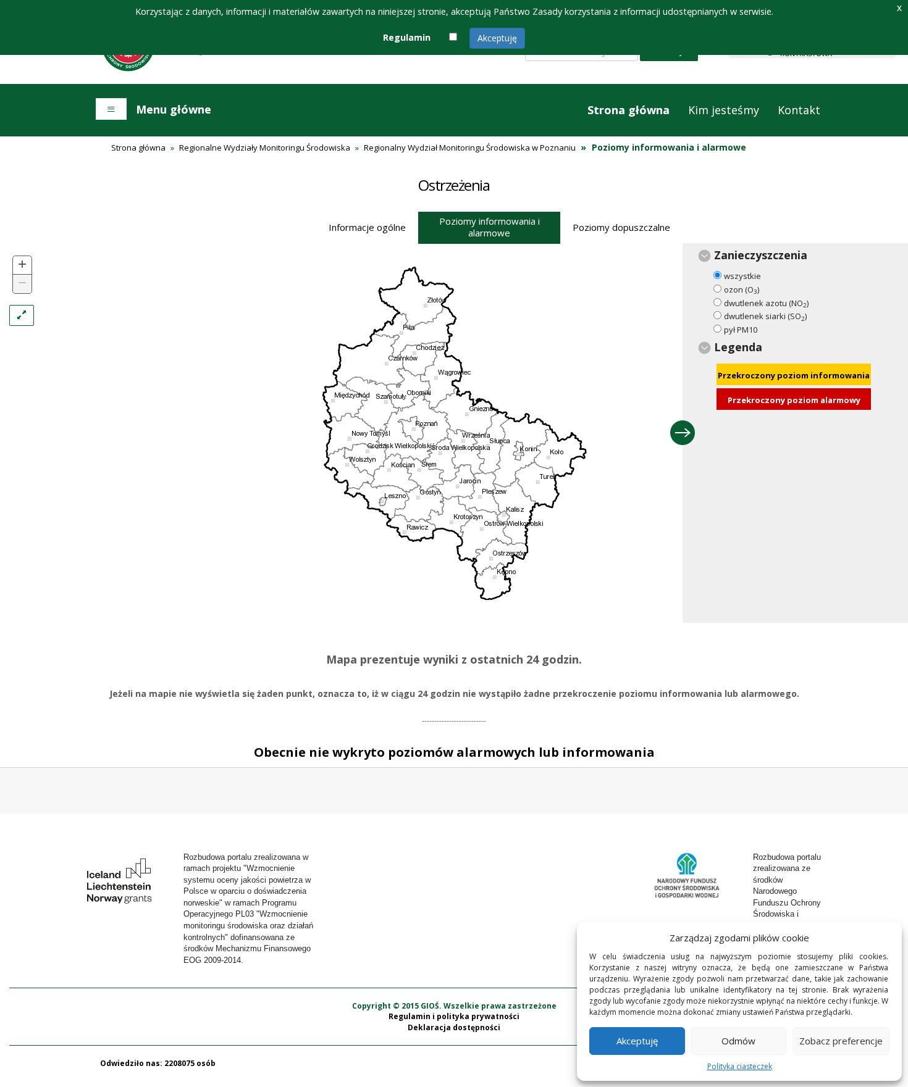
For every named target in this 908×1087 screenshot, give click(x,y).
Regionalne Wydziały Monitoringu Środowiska (264, 147)
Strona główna (628, 109)
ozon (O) (741, 290)
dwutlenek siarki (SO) (765, 316)
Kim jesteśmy (723, 109)
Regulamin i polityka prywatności (454, 1016)
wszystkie (742, 275)
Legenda (738, 346)
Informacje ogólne (367, 227)
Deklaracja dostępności (454, 1027)
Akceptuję (497, 38)
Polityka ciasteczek (739, 1066)
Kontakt (799, 109)
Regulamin (407, 37)
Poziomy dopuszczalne (621, 227)
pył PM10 (740, 329)
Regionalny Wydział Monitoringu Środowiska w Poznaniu (470, 147)
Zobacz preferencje (841, 1041)
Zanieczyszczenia (760, 255)
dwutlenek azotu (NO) (766, 303)
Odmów (738, 1041)
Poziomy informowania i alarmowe (489, 227)
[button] (22, 265)
